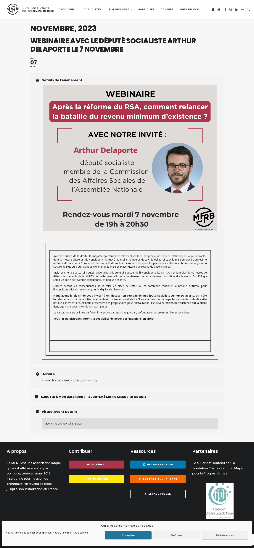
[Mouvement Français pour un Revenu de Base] (30, 9)
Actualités (93, 9)
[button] (213, 9)
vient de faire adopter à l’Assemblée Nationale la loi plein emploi (166, 256)
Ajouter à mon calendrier (63, 397)
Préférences (225, 535)
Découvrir (67, 9)
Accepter (128, 535)
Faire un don (189, 9)
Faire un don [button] (98, 479)
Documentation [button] (160, 464)
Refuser (176, 535)
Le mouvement (118, 9)
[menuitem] (68, 9)
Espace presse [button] (159, 493)
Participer (146, 9)
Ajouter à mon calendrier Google (117, 397)
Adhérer (167, 9)
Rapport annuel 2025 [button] (160, 479)
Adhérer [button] (98, 464)
